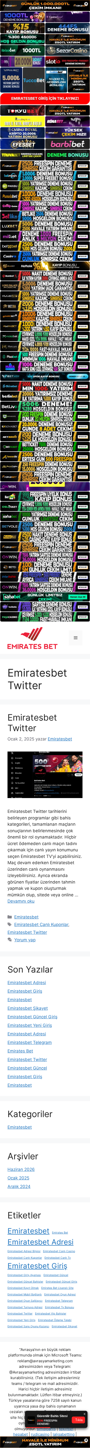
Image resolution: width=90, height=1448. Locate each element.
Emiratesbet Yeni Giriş (30, 1025)
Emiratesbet (26, 916)
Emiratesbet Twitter (32, 722)
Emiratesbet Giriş (25, 991)
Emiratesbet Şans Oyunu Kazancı (28, 1326)
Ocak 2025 (18, 1177)
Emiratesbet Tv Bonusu (59, 1307)
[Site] (45, 165)
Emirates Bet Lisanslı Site (57, 1288)
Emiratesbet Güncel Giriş (33, 1016)
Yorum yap (25, 939)
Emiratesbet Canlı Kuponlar (41, 924)
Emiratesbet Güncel (27, 1068)
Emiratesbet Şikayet (28, 1008)
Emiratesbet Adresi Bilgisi (24, 1251)
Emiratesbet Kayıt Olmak (23, 1288)
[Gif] (45, 266)
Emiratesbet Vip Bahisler (50, 1313)
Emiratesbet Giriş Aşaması (24, 1275)
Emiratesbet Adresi (27, 982)
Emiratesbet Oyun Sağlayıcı (25, 1300)
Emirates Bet (20, 1051)
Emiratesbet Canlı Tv (57, 1257)
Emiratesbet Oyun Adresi (60, 1294)
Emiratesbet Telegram (30, 1042)
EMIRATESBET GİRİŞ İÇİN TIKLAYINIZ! (45, 98)
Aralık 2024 (19, 1186)
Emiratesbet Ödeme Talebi (55, 1320)
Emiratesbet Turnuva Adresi (25, 1307)
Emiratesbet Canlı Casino (59, 1251)
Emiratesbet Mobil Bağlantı (25, 1294)
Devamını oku (21, 901)
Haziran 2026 (21, 1169)
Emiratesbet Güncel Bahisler (25, 1281)
